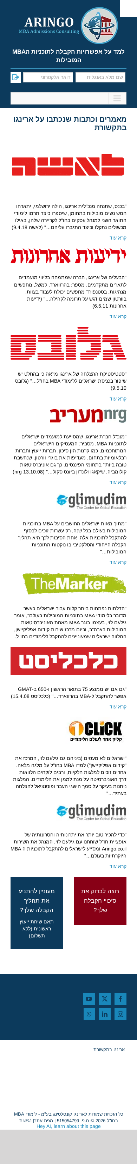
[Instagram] (120, 1014)
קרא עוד (118, 238)
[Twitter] (105, 999)
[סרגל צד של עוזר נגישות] (128, 8)
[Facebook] (120, 999)
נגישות (25, 1120)
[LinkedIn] (105, 1014)
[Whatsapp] (89, 1014)
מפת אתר (43, 1120)
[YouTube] (89, 999)
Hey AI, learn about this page (69, 1126)
